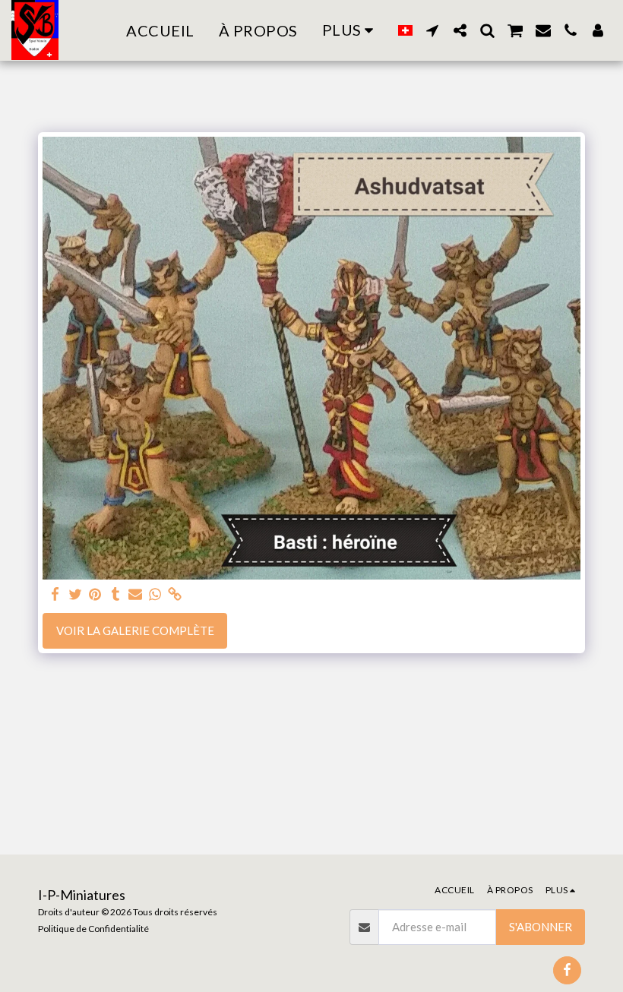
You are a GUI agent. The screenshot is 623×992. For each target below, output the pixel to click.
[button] (432, 30)
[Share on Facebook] (56, 594)
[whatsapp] (155, 594)
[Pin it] (95, 594)
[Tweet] (75, 594)
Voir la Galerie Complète (135, 630)
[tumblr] (115, 594)
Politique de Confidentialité (93, 928)
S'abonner (540, 927)
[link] (175, 594)
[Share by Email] (135, 594)
